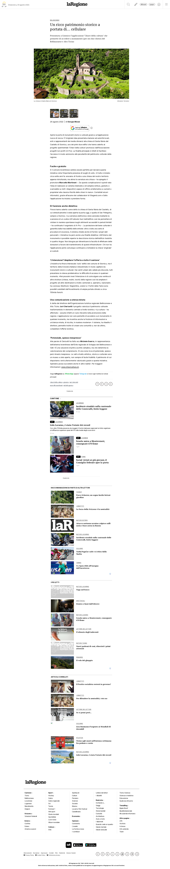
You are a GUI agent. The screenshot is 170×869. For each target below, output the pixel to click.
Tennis (50, 806)
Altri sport (51, 812)
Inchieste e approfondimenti (101, 803)
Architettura (100, 816)
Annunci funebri (71, 853)
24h (121, 821)
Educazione (124, 798)
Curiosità (99, 814)
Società (75, 804)
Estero (27, 821)
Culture (51, 827)
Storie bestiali (100, 811)
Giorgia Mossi (73, 122)
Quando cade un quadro (104, 824)
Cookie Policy (41, 855)
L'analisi (75, 826)
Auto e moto (100, 819)
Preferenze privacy (54, 855)
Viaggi (98, 805)
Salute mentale (101, 827)
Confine (27, 824)
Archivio (122, 824)
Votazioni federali (31, 816)
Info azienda (124, 829)
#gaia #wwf (124, 808)
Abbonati (143, 4)
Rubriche (99, 800)
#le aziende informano (127, 814)
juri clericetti (74, 382)
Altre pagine (125, 818)
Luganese (28, 804)
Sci (49, 804)
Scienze (75, 801)
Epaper (152, 4)
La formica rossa (78, 829)
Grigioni (27, 809)
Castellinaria (76, 812)
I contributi (75, 832)
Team (122, 832)
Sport (50, 793)
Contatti (51, 853)
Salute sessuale (101, 830)
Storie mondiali (53, 814)
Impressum (44, 853)
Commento (76, 824)
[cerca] (128, 4)
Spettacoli (75, 793)
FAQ (56, 853)
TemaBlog (124, 805)
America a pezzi (30, 829)
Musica (74, 806)
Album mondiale (54, 822)
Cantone (28, 793)
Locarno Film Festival (79, 809)
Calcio (50, 798)
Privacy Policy (29, 855)
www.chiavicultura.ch (70, 367)
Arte (49, 830)
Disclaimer (36, 853)
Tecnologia (100, 808)
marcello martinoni (56, 385)
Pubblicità (62, 853)
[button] (98, 854)
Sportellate (52, 817)
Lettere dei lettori (102, 793)
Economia (76, 816)
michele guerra (68, 385)
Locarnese (28, 801)
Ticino (27, 796)
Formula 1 (51, 809)
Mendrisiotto (29, 806)
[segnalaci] (136, 4)
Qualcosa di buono (126, 801)
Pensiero (75, 798)
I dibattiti (99, 796)
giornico (66, 382)
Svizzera (28, 814)
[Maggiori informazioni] (91, 128)
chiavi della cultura (56, 382)
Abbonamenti (28, 853)
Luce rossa (52, 820)
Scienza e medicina (126, 796)
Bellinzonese (29, 798)
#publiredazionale (126, 811)
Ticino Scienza (125, 793)
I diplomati (99, 822)
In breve (122, 826)
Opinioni (75, 821)
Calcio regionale (54, 801)
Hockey (51, 796)
